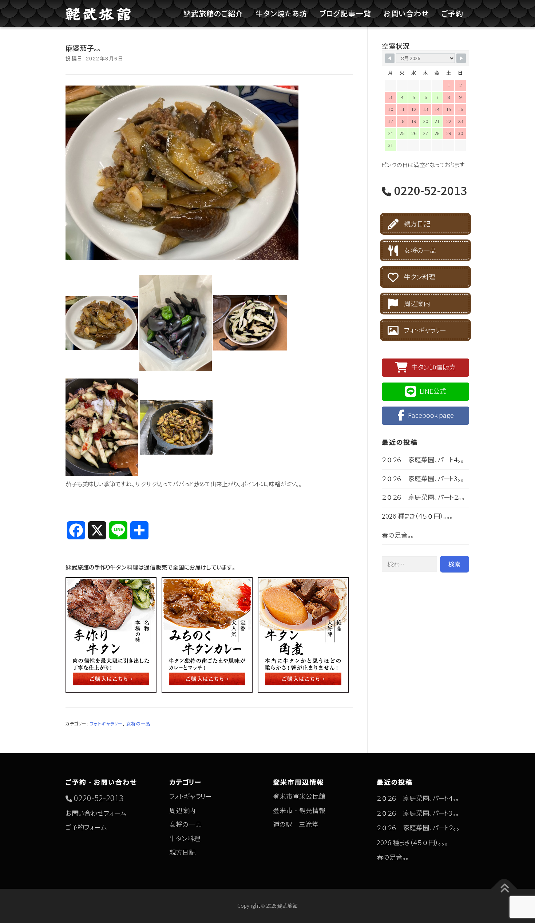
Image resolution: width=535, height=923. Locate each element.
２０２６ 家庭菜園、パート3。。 (423, 478)
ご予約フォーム (86, 827)
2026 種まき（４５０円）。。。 (417, 516)
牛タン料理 (419, 277)
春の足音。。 (398, 535)
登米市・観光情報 (299, 810)
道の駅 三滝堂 (295, 824)
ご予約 (452, 13)
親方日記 (417, 224)
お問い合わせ (406, 13)
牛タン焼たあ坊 (281, 13)
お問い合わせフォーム (96, 813)
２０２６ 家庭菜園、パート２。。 (423, 497)
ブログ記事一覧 (345, 13)
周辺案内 (417, 303)
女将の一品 (138, 724)
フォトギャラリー (106, 724)
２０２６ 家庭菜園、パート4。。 (423, 459)
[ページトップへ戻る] (504, 889)
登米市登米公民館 (299, 796)
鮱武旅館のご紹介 (213, 13)
